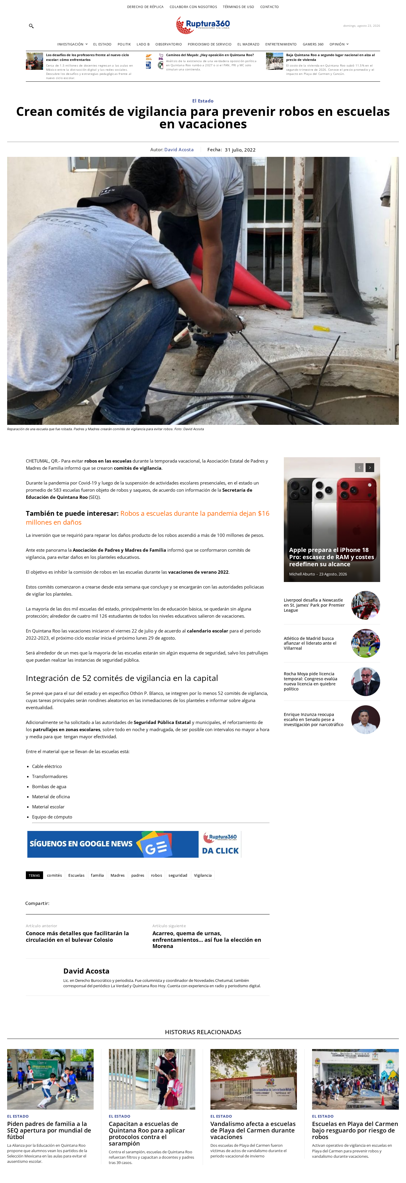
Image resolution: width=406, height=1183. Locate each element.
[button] (31, 25)
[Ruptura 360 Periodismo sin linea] (203, 25)
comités (54, 875)
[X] (73, 903)
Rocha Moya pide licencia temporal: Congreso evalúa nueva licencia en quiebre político (310, 681)
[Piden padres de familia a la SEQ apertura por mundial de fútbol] (50, 1079)
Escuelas (76, 875)
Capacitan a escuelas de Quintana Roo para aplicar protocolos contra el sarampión (147, 1133)
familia (97, 875)
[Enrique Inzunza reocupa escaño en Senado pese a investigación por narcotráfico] (365, 719)
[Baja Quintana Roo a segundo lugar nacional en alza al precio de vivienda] (274, 61)
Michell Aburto (302, 574)
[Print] (114, 903)
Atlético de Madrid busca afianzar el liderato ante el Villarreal (310, 643)
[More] (142, 903)
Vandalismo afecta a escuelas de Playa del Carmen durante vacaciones (253, 1130)
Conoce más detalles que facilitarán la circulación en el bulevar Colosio (77, 936)
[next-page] (370, 467)
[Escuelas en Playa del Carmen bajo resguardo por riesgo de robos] (355, 1079)
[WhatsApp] (87, 903)
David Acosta (179, 149)
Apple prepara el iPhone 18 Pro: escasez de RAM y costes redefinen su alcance (331, 557)
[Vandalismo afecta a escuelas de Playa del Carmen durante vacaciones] (253, 1079)
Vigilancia (203, 875)
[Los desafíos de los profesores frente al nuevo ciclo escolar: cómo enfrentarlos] (34, 61)
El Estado (203, 100)
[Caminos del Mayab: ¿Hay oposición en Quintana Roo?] (154, 61)
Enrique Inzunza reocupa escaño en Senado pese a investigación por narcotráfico (313, 719)
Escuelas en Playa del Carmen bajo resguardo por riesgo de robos (355, 1130)
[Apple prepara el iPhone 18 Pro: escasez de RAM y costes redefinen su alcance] (332, 519)
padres (137, 875)
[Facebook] (60, 903)
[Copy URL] (128, 903)
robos (156, 875)
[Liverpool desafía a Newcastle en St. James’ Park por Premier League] (365, 605)
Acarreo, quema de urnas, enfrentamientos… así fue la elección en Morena (206, 939)
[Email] (101, 903)
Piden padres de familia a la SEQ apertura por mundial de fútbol (49, 1130)
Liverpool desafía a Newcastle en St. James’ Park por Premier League (314, 605)
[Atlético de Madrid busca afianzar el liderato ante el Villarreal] (365, 643)
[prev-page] (359, 467)
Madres (118, 875)
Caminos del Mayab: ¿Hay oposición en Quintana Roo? (210, 55)
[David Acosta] (40, 977)
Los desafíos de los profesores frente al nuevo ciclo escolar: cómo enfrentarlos (87, 57)
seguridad (178, 875)
